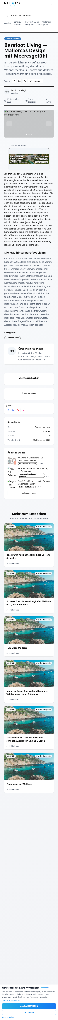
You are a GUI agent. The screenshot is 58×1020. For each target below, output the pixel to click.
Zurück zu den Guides (21, 15)
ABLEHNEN (29, 1012)
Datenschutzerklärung (12, 1000)
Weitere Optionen (8, 1017)
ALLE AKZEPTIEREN (29, 1006)
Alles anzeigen (29, 493)
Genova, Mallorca (17, 23)
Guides (7, 23)
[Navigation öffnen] (51, 4)
